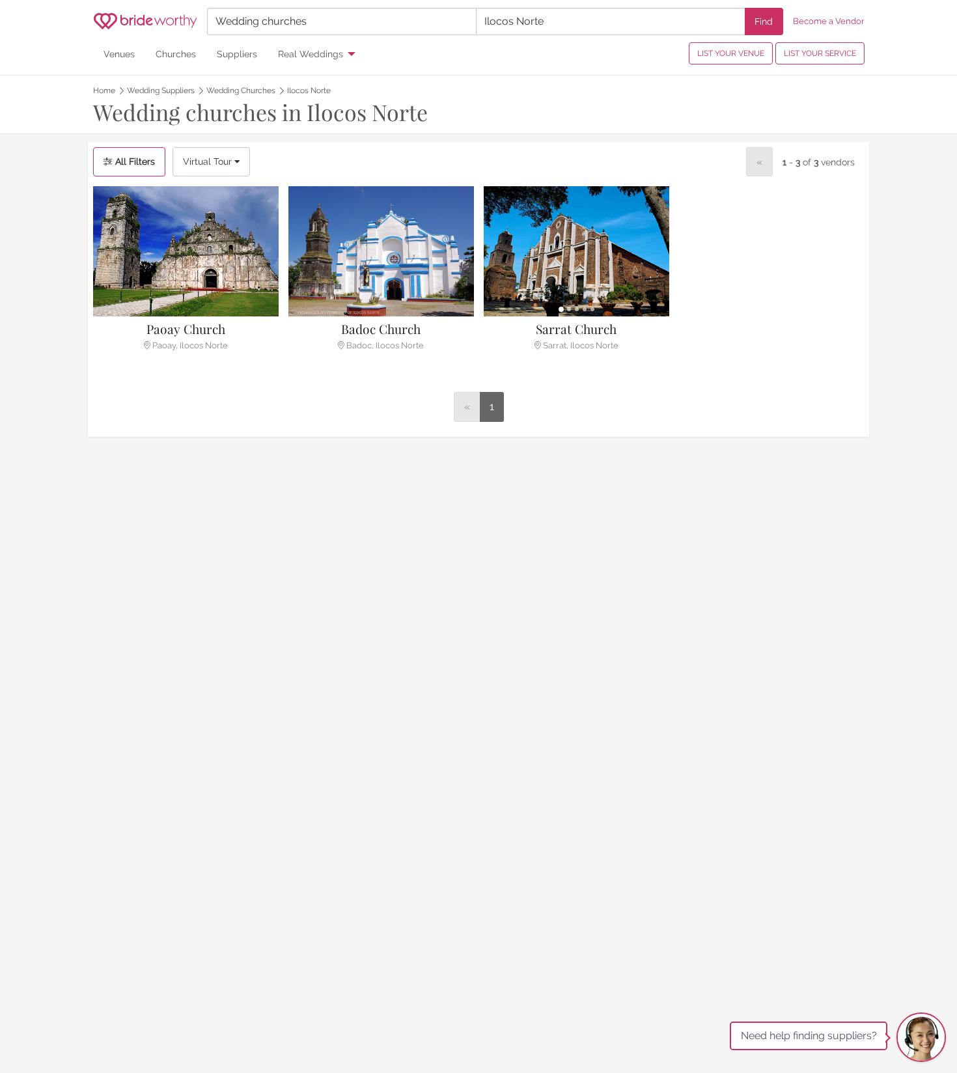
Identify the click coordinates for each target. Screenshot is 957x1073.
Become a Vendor (829, 21)
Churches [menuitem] (176, 53)
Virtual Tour (208, 161)
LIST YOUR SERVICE (820, 53)
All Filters (134, 161)
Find (764, 21)
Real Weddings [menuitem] (310, 53)
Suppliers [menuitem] (237, 53)
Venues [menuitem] (119, 53)
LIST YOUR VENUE (730, 53)
